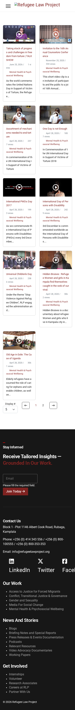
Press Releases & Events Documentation (36, 637)
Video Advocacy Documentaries (30, 650)
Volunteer (15, 679)
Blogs (13, 628)
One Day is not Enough (55, 128)
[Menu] (8, 6)
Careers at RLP (19, 687)
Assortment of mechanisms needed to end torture (19, 132)
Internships (16, 674)
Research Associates (23, 683)
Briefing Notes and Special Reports (32, 633)
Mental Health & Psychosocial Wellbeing (36, 609)
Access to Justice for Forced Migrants (34, 591)
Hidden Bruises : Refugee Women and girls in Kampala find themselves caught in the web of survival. (56, 282)
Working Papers (19, 655)
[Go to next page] (53, 405)
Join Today (14, 491)
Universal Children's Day (19, 274)
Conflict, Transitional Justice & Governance (38, 596)
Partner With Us (19, 692)
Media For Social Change (26, 605)
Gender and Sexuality (23, 600)
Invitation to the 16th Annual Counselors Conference (55, 52)
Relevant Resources (22, 646)
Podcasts (15, 642)
